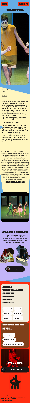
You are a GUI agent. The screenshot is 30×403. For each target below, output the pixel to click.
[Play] (15, 207)
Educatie (8, 293)
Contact (8, 303)
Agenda (7, 287)
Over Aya (8, 296)
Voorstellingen (12, 290)
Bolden (7, 400)
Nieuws (7, 300)
